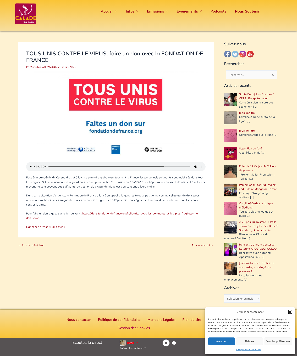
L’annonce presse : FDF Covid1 (45, 227)
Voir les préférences (278, 341)
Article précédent (31, 245)
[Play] (166, 343)
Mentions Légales (161, 319)
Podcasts (218, 11)
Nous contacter (79, 319)
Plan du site (191, 319)
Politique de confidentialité (248, 349)
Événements (187, 11)
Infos (130, 11)
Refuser (249, 341)
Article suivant (202, 245)
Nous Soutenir (247, 11)
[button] (290, 312)
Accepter (221, 341)
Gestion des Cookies (134, 328)
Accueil (107, 11)
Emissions (155, 11)
